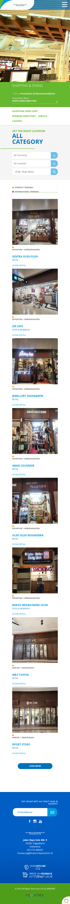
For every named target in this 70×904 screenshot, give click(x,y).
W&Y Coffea (20, 674)
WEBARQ (51, 888)
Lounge (17, 121)
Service (42, 116)
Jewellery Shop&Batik (27, 396)
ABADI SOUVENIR (23, 465)
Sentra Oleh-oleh (25, 256)
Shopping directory (25, 111)
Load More (35, 766)
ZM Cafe (17, 326)
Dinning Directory (24, 116)
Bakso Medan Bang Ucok (30, 605)
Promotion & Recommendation (33, 93)
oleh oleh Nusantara (27, 535)
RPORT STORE (21, 744)
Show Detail (19, 265)
